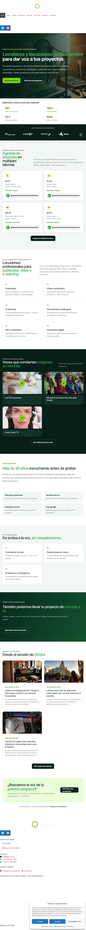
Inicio (2, 15)
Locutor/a (53, 15)
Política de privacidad (59, 926)
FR (8, 22)
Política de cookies (46, 926)
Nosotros (45, 15)
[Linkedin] (2, 28)
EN (5, 22)
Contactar (21, 15)
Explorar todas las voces (43, 238)
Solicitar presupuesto (33, 80)
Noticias (29, 15)
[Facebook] (7, 28)
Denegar (57, 921)
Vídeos (14, 15)
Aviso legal (70, 926)
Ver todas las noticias (43, 766)
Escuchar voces (11, 80)
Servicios (37, 15)
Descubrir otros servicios (15, 630)
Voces (8, 15)
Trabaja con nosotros (58, 806)
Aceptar (40, 921)
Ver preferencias (74, 921)
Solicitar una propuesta (68, 790)
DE (10, 22)
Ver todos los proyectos (43, 442)
